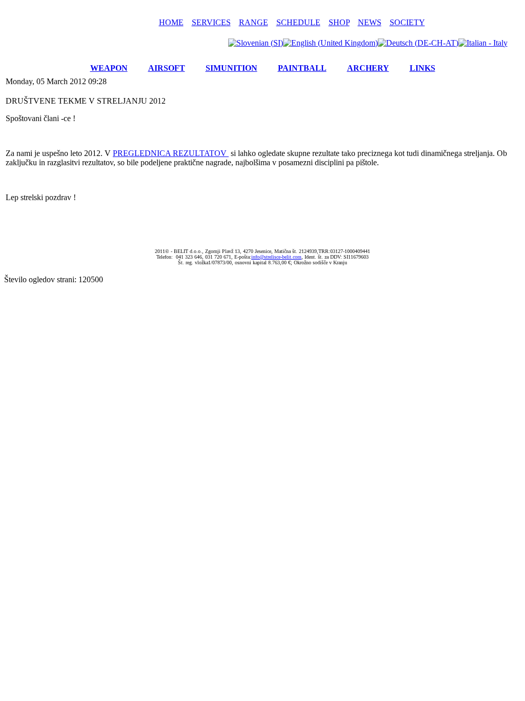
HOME (171, 22)
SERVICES (211, 22)
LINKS (422, 68)
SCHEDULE (298, 22)
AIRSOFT (166, 68)
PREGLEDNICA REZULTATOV (170, 153)
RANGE (253, 22)
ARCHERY (368, 68)
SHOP (339, 22)
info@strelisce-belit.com (276, 257)
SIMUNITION (231, 68)
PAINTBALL (302, 68)
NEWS (369, 22)
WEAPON (109, 68)
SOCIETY (407, 22)
